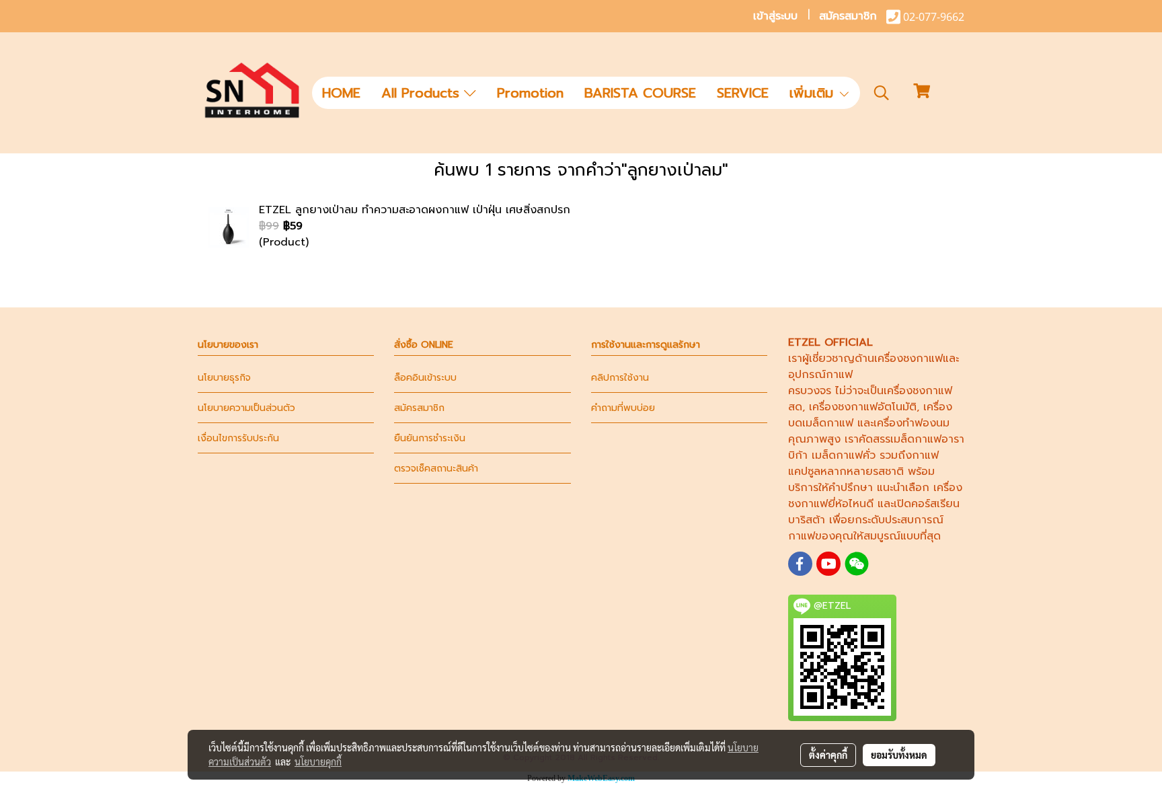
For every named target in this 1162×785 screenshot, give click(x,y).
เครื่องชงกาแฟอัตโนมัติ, (864, 407)
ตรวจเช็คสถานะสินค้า (436, 468)
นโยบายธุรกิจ (224, 378)
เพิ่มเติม (813, 93)
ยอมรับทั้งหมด (899, 755)
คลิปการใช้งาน (620, 378)
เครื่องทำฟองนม (912, 423)
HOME (341, 93)
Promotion (530, 93)
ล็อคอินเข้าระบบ (425, 378)
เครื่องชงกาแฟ (908, 358)
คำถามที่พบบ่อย (623, 408)
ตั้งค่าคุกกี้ (828, 755)
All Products (422, 93)
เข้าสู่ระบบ (775, 16)
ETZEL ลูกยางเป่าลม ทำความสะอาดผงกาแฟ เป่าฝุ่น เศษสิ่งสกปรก (414, 210)
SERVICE (743, 93)
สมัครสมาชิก (848, 16)
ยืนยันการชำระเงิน (429, 438)
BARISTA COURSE (640, 93)
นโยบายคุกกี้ (318, 761)
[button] (881, 93)
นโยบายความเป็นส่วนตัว (246, 408)
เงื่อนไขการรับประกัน (238, 438)
